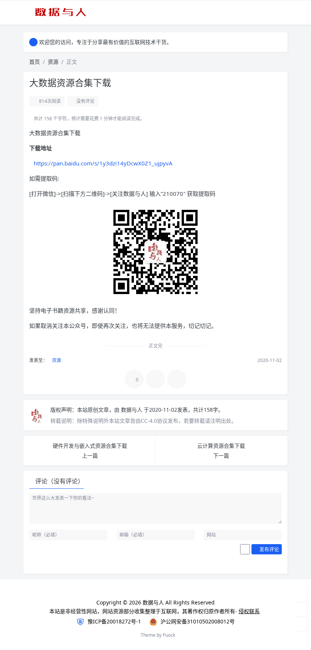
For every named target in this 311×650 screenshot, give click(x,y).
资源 (53, 61)
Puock (169, 635)
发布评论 (268, 549)
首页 (34, 61)
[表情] (245, 549)
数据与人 (132, 409)
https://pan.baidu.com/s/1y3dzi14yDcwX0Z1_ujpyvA (103, 163)
